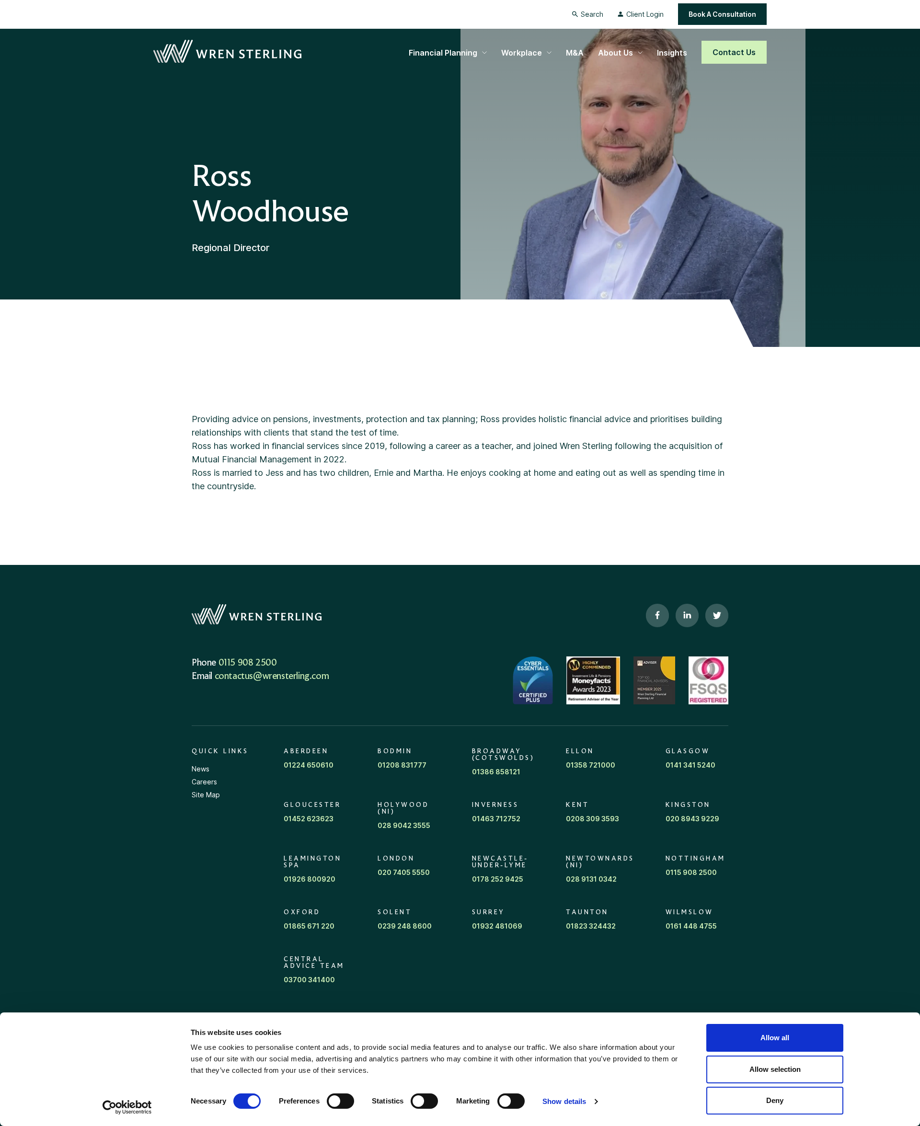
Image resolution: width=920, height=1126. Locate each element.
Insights (672, 52)
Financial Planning (443, 52)
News (200, 769)
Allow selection (775, 1069)
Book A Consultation (722, 14)
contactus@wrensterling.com (272, 676)
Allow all (774, 1038)
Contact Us (734, 52)
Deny (774, 1100)
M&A (575, 52)
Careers (204, 782)
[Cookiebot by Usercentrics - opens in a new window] (127, 1107)
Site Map (206, 795)
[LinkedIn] (687, 616)
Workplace (521, 52)
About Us (615, 52)
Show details (564, 1101)
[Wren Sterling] (227, 52)
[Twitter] (716, 616)
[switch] (340, 1101)
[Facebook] (657, 616)
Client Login (645, 14)
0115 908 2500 (247, 663)
